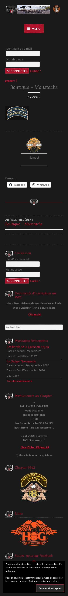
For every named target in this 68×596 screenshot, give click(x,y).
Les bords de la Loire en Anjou (28, 347)
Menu (36, 28)
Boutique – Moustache (24, 222)
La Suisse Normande (21, 361)
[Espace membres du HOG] (34, 533)
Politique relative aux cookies (44, 581)
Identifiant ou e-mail (19, 48)
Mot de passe (14, 59)
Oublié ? (35, 71)
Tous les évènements (19, 380)
